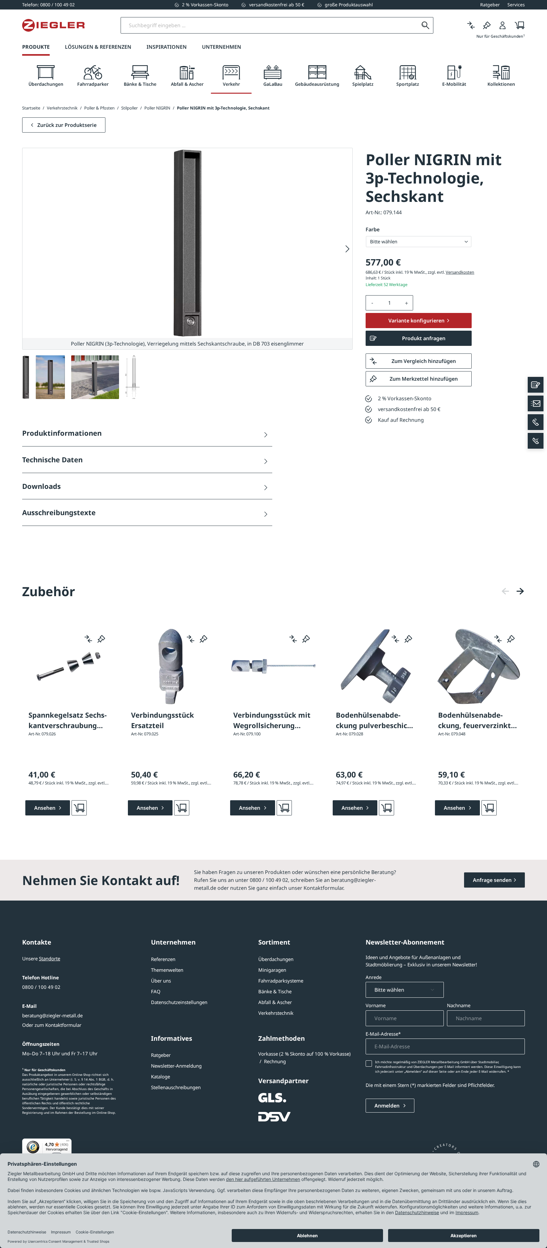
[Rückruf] (535, 441)
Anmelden (387, 1105)
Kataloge (160, 1076)
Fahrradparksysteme (280, 980)
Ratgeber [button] (490, 5)
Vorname (376, 1005)
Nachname (458, 1005)
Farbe (373, 229)
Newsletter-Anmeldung (176, 1066)
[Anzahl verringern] (372, 302)
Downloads (41, 486)
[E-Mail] (535, 403)
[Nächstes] (347, 249)
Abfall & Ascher (275, 1002)
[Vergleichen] (471, 25)
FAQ (155, 991)
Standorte (49, 958)
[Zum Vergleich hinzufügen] (88, 639)
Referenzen (163, 959)
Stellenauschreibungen (176, 1087)
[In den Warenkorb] (79, 807)
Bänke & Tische (275, 991)
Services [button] (516, 5)
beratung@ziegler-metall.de (52, 1015)
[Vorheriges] (505, 591)
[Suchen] (425, 25)
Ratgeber (161, 1055)
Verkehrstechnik (275, 1013)
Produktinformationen (62, 433)
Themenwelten (167, 970)
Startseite (31, 108)
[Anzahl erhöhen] (406, 302)
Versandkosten (460, 272)
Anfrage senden (492, 880)
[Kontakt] (535, 385)
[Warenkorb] (518, 25)
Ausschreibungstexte (59, 512)
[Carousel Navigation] (513, 591)
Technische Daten (52, 459)
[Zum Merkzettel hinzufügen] (101, 639)
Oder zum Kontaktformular (51, 1025)
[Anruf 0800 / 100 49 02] (535, 422)
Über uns (161, 980)
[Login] (503, 25)
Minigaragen (272, 970)
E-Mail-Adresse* (383, 1034)
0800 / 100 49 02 (41, 987)
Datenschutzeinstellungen (179, 1002)
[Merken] (487, 25)
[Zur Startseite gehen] (53, 25)
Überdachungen (275, 959)
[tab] (45, 76)
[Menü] (68, 1142)
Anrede (373, 977)
